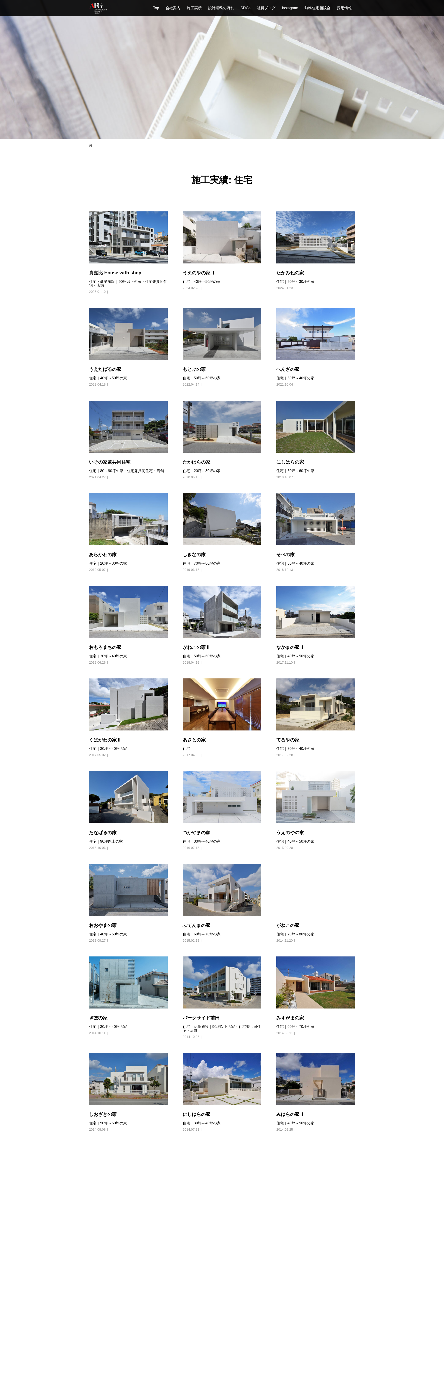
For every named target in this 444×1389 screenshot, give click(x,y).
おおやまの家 (103, 877)
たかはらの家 (196, 413)
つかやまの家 (196, 784)
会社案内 (173, 8)
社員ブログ (266, 8)
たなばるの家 (103, 784)
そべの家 (285, 506)
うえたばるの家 (105, 321)
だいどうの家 (196, 1344)
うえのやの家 (290, 784)
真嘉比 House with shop (115, 224)
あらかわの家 (103, 506)
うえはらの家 (290, 1344)
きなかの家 (100, 1344)
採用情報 (344, 8)
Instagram (290, 8)
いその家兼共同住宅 (110, 413)
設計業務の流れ (221, 8)
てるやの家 (287, 691)
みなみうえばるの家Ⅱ (299, 1251)
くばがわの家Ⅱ (105, 691)
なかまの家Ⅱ (290, 599)
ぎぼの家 (98, 969)
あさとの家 (194, 691)
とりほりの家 (196, 1251)
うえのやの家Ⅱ (199, 224)
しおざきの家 (103, 1066)
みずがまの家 (290, 969)
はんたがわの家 (292, 1158)
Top (156, 8)
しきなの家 (194, 506)
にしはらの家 (290, 413)
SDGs (245, 8)
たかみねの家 (290, 224)
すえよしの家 (103, 1158)
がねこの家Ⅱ (196, 599)
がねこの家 (287, 877)
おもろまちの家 (105, 599)
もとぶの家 (194, 321)
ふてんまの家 (196, 877)
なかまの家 (194, 1158)
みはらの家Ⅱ (290, 1066)
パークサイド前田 (201, 969)
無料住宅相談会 (317, 8)
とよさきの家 (103, 1251)
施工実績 (194, 8)
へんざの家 (287, 321)
